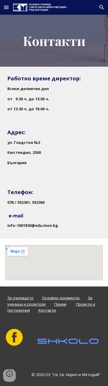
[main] (54, 40)
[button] (6, 7)
